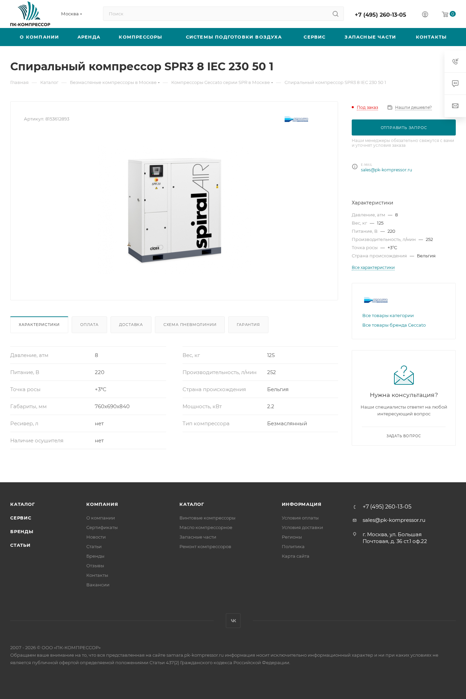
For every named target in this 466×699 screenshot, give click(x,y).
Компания (102, 504)
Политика (293, 546)
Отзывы (95, 565)
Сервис (20, 517)
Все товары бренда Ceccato (394, 325)
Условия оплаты (300, 517)
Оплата (89, 324)
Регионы (292, 537)
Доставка (131, 324)
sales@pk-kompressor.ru (386, 169)
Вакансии (98, 584)
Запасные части (197, 537)
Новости (96, 537)
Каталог (22, 504)
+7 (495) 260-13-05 (380, 15)
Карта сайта (295, 556)
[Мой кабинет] (425, 15)
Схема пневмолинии (190, 324)
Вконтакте (233, 620)
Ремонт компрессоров (205, 546)
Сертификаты (102, 527)
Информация (302, 504)
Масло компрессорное (205, 527)
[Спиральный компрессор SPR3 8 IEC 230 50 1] (174, 210)
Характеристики (39, 324)
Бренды (21, 531)
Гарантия (248, 324)
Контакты (97, 575)
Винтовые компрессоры (207, 517)
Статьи (20, 545)
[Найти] (335, 13)
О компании (100, 517)
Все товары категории (388, 315)
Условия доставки (302, 527)
